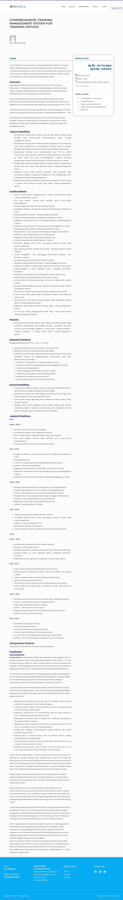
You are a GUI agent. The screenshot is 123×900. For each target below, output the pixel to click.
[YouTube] (104, 871)
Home (63, 6)
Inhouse (95, 6)
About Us (72, 6)
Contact (104, 6)
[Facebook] (95, 871)
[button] (111, 1)
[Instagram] (100, 871)
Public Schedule (84, 6)
